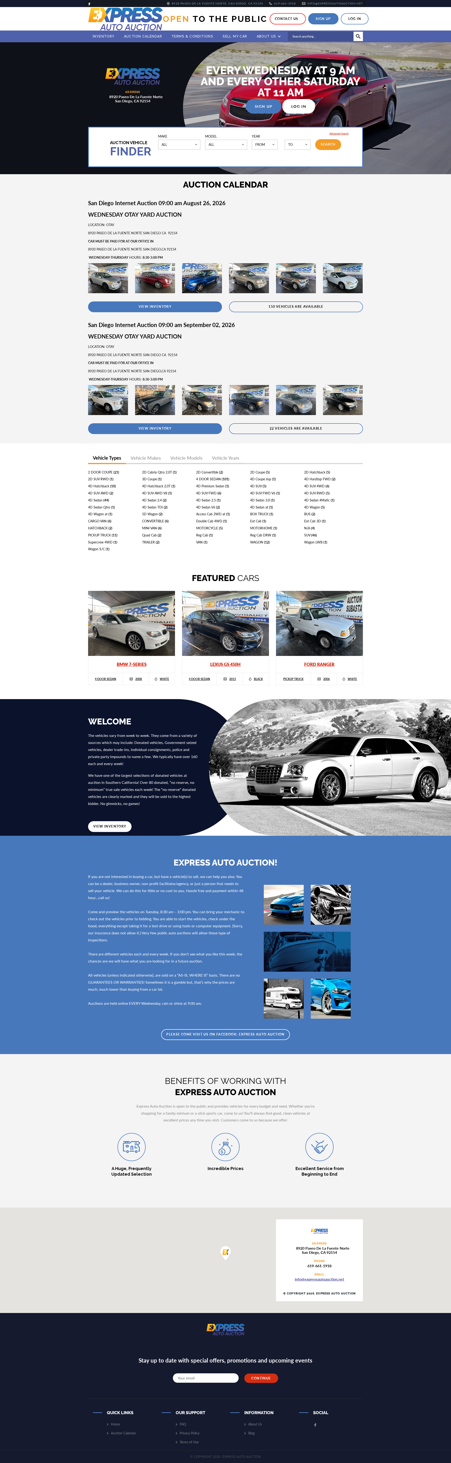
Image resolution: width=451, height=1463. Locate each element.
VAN (201, 542)
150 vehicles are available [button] (295, 306)
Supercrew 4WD (102, 542)
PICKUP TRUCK (102, 535)
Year (256, 136)
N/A (309, 528)
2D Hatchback (317, 472)
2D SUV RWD (100, 479)
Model (211, 136)
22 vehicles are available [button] (296, 428)
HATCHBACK (100, 528)
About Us (266, 36)
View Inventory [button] (109, 826)
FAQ (183, 1424)
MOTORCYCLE (209, 528)
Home (115, 1424)
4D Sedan (98, 500)
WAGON (260, 542)
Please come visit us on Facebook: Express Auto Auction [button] (225, 1034)
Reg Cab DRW (263, 535)
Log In (354, 19)
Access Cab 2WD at (213, 514)
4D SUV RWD (317, 493)
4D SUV (258, 486)
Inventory (104, 36)
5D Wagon (152, 514)
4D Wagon (314, 507)
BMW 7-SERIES (132, 664)
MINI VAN (152, 528)
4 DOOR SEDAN (212, 479)
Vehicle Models (186, 458)
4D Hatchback (102, 486)
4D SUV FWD (208, 493)
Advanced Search (339, 133)
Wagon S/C (98, 549)
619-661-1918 (319, 1266)
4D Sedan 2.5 (208, 500)
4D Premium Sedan (212, 486)
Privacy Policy (189, 1433)
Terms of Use (189, 1442)
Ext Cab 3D (315, 521)
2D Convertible (209, 472)
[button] (155, 306)
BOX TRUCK (261, 514)
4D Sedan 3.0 (262, 500)
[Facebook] (89, 3)
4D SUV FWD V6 (265, 493)
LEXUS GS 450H (225, 664)
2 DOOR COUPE (103, 472)
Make (162, 136)
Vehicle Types (107, 458)
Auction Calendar (143, 36)
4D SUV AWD (100, 493)
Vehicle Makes (146, 458)
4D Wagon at (100, 514)
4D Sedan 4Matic (319, 500)
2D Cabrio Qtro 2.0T (159, 472)
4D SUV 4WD (316, 486)
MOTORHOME (263, 528)
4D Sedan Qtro (101, 507)
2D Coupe (260, 472)
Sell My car (235, 36)
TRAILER (150, 542)
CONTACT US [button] (286, 19)
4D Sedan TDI (154, 507)
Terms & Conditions (192, 36)
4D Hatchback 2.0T (158, 486)
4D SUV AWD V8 (157, 493)
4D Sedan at (261, 507)
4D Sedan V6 (208, 507)
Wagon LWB (315, 542)
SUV (310, 535)
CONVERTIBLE (155, 521)
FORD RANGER (319, 664)
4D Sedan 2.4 (154, 500)
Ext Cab (258, 521)
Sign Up (323, 19)
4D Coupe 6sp (263, 479)
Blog (251, 1433)
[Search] (358, 36)
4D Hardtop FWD (319, 479)
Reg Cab (204, 535)
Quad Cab (151, 535)
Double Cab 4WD (211, 521)
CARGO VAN (99, 521)
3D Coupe (152, 479)
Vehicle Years (225, 458)
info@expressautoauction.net (319, 1279)
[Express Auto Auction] (125, 19)
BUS (309, 514)
